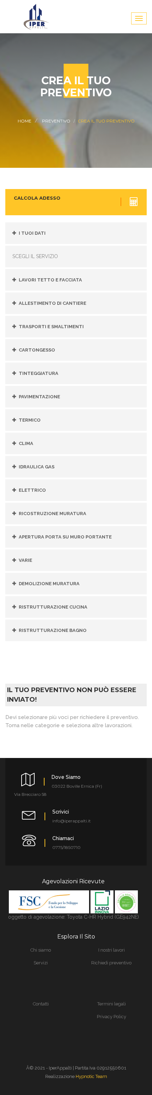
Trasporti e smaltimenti (51, 326)
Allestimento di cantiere (52, 303)
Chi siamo (40, 950)
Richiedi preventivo (111, 962)
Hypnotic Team (91, 1076)
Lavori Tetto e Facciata (50, 280)
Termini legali (111, 1003)
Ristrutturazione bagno (53, 630)
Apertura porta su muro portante (65, 537)
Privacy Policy (111, 1016)
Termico (30, 420)
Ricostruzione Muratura (52, 513)
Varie (25, 560)
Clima (26, 443)
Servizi (41, 962)
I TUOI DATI (32, 233)
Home (24, 121)
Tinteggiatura (38, 373)
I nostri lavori (111, 950)
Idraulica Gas (36, 466)
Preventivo (56, 121)
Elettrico (32, 490)
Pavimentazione (39, 396)
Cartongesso (37, 350)
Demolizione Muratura (49, 583)
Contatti (41, 1003)
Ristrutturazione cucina (53, 607)
